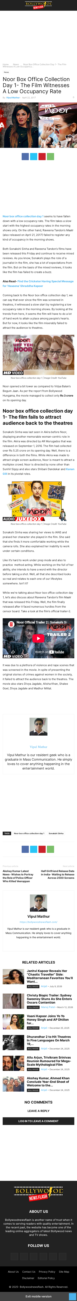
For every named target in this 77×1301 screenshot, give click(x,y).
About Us (13, 1271)
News (16, 64)
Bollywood (33, 986)
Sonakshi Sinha (56, 833)
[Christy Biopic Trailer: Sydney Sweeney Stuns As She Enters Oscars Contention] (13, 1002)
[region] (38, 38)
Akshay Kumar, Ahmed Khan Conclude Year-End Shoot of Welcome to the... (48, 1081)
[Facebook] (25, 156)
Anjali (44, 986)
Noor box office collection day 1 (29, 833)
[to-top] (72, 1295)
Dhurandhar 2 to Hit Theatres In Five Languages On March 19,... (49, 1040)
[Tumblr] (53, 1256)
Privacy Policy (47, 1271)
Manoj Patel (48, 1007)
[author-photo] (38, 911)
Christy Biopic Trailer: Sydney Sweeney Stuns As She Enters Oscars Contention (49, 999)
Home (6, 64)
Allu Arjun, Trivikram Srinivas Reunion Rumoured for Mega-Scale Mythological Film (49, 1061)
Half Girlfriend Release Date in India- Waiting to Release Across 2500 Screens (57, 874)
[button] (8, 5)
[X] (33, 156)
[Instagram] (24, 1256)
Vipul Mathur (13, 97)
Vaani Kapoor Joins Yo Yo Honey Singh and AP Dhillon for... (48, 1019)
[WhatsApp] (50, 156)
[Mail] (33, 1256)
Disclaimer (28, 1278)
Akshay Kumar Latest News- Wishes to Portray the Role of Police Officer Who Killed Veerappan (18, 876)
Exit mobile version (39, 1296)
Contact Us (28, 1271)
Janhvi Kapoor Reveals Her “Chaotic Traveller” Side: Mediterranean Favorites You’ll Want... (50, 976)
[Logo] (38, 1200)
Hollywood (33, 1007)
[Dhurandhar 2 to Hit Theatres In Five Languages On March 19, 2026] (13, 1043)
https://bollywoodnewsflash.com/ (38, 922)
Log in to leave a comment (38, 1121)
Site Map (64, 1271)
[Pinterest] (42, 156)
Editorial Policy (46, 1278)
